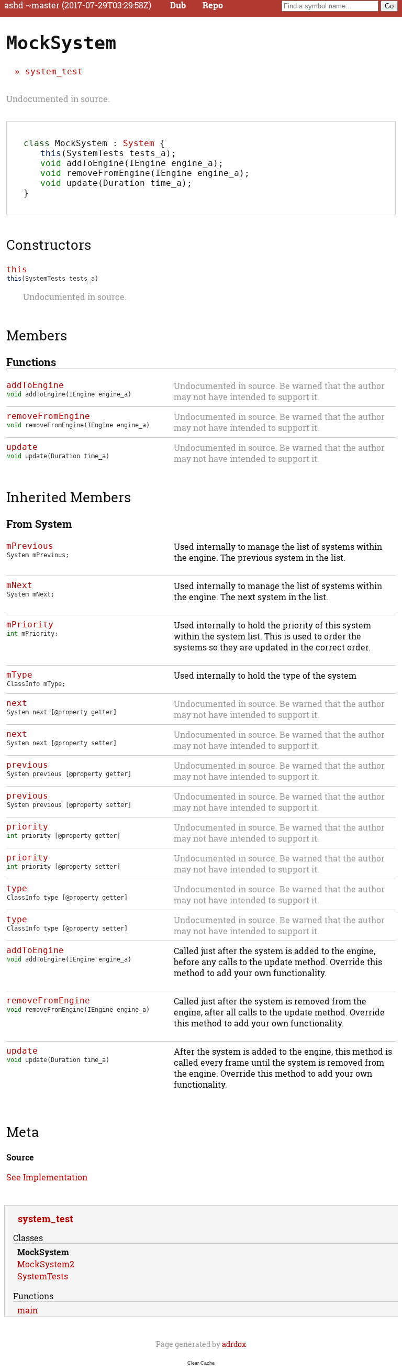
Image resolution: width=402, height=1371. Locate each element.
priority (27, 827)
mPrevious (29, 546)
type (16, 888)
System (138, 143)
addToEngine (35, 385)
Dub (178, 5)
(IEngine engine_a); (132, 163)
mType (19, 675)
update (22, 447)
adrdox (234, 1344)
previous (27, 765)
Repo (213, 5)
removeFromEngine (48, 416)
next (16, 703)
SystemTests (42, 1275)
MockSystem (43, 1251)
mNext (19, 585)
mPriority (29, 624)
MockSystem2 (45, 1263)
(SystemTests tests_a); (108, 153)
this (16, 269)
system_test (54, 71)
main (27, 1309)
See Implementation (46, 1176)
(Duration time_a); (116, 183)
